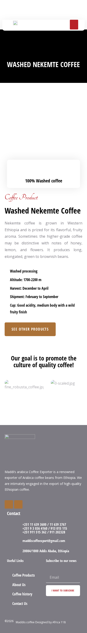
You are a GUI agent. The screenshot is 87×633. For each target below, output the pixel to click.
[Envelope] (9, 504)
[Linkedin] (18, 504)
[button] (74, 24)
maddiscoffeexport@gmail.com (44, 540)
